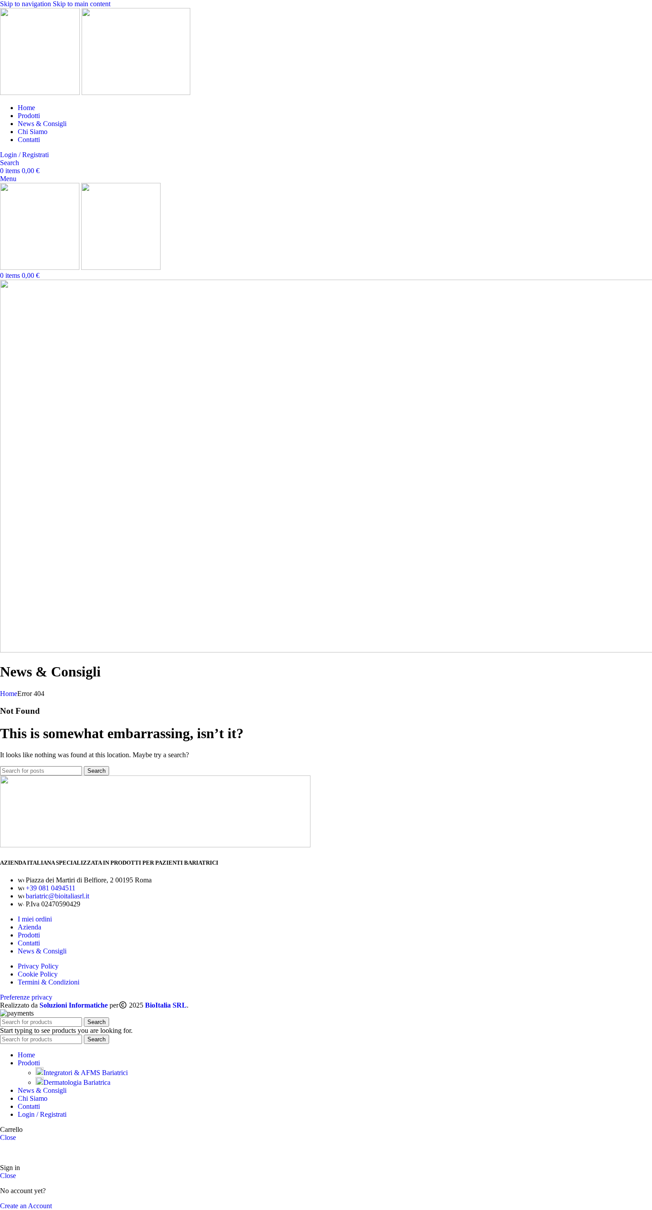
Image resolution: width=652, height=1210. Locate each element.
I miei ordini (35, 919)
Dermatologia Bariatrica (76, 1082)
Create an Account (26, 1206)
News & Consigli (42, 951)
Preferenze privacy (26, 997)
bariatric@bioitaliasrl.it (57, 896)
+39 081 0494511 (50, 888)
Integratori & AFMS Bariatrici (85, 1072)
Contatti (29, 943)
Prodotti (29, 935)
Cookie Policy (38, 974)
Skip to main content (81, 4)
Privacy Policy (38, 966)
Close (8, 1137)
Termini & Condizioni (48, 982)
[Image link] (155, 845)
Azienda (29, 927)
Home (8, 693)
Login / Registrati (42, 1114)
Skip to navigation (26, 4)
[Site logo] (41, 92)
